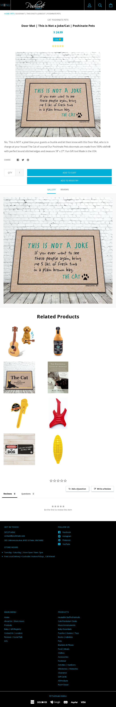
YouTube (66, 544)
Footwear (62, 661)
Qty (10, 172)
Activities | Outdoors (67, 665)
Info (6, 641)
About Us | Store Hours (14, 621)
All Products (63, 680)
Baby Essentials (65, 629)
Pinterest (66, 540)
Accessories (63, 657)
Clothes (61, 653)
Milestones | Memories (68, 668)
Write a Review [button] (104, 489)
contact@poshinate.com (14, 536)
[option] (58, 94)
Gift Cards (62, 676)
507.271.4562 (9, 532)
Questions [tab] (26, 493)
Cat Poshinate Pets (58, 19)
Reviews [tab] (65, 189)
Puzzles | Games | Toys (68, 633)
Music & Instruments (66, 625)
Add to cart (69, 172)
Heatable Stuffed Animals (69, 617)
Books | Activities (65, 637)
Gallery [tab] (51, 189)
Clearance (62, 672)
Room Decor (63, 684)
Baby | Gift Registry (12, 629)
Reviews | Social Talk (13, 637)
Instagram (67, 536)
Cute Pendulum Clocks (67, 621)
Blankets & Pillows (66, 645)
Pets (12, 13)
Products (8, 625)
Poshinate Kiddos (59, 696)
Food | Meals (63, 649)
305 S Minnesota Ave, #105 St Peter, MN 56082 (23, 540)
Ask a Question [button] (79, 489)
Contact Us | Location (13, 633)
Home (6, 13)
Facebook (67, 532)
